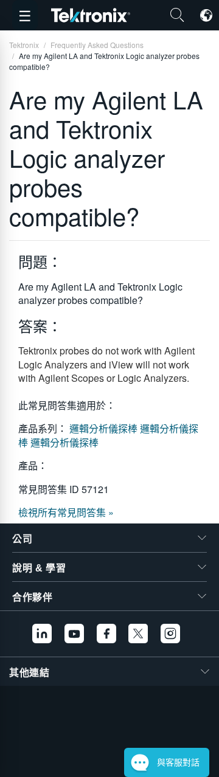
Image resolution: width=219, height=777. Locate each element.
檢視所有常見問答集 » (66, 512)
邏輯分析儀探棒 (104, 428)
